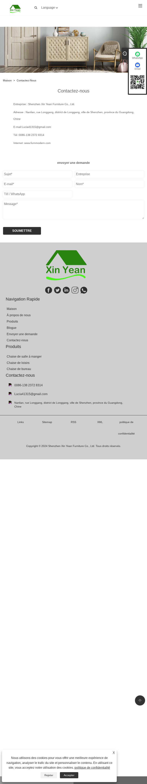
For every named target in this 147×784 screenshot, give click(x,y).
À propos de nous (19, 315)
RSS (73, 422)
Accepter (69, 775)
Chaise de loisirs (18, 362)
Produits (12, 321)
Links (20, 422)
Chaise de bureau (19, 369)
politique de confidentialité (92, 767)
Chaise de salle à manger (24, 356)
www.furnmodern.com (37, 143)
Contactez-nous (26, 80)
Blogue (11, 327)
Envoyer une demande (22, 334)
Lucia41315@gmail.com (36, 126)
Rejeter (48, 775)
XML (100, 422)
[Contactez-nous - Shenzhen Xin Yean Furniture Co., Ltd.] (15, 8)
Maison (7, 80)
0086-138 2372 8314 (31, 134)
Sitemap (47, 422)
